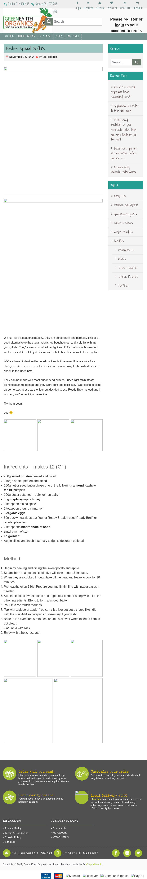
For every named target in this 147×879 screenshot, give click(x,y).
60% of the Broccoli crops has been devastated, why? (123, 92)
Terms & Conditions (16, 832)
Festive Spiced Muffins (25, 48)
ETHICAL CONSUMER (26, 36)
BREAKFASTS (126, 249)
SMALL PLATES (128, 276)
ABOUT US (9, 36)
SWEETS (123, 285)
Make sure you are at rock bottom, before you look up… (124, 153)
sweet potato (20, 476)
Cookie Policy (13, 837)
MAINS (122, 258)
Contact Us (59, 828)
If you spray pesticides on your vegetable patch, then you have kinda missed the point (123, 129)
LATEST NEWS (45, 36)
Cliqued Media (94, 864)
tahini (8, 490)
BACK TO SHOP (73, 36)
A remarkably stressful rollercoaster (123, 170)
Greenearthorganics (125, 214)
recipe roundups (123, 232)
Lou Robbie (50, 56)
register (130, 19)
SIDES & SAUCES (128, 267)
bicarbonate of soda (35, 527)
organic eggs (15, 513)
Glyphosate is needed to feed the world (124, 108)
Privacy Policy (13, 828)
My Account (60, 832)
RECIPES (59, 36)
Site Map (10, 841)
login (119, 25)
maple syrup (19, 499)
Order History (61, 836)
